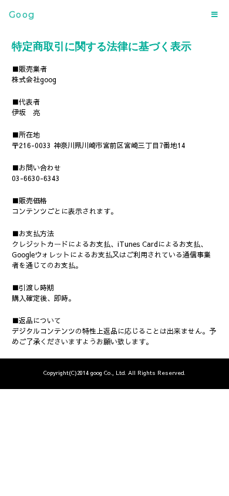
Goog (22, 14)
